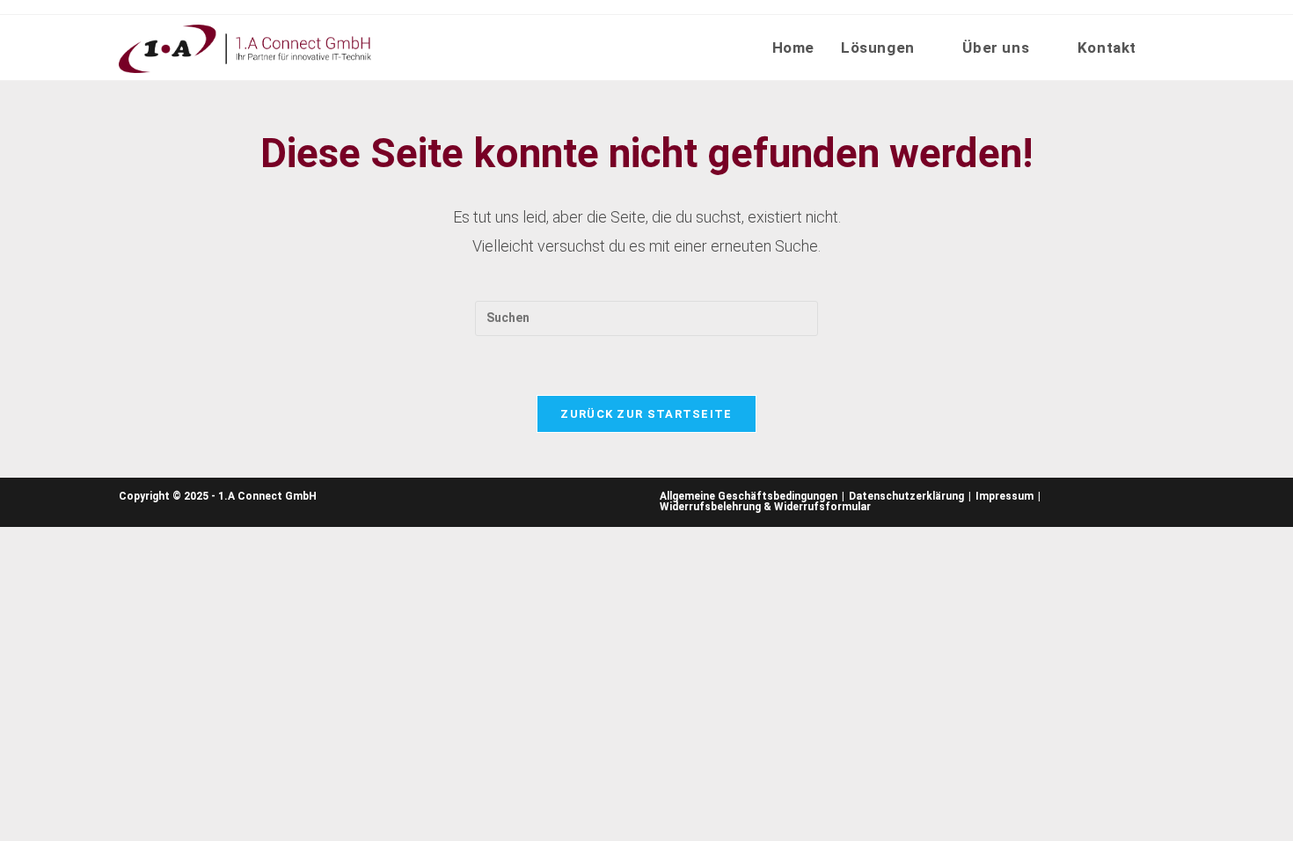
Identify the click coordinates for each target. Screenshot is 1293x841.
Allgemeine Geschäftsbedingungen (748, 496)
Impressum (1004, 496)
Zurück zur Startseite (646, 413)
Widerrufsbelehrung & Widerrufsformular (765, 507)
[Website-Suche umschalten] (1168, 47)
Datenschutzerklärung (906, 496)
